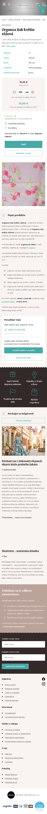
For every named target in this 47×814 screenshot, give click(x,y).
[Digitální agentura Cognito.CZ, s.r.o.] (7, 806)
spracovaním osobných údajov (14, 626)
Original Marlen (11, 700)
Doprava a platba (12, 730)
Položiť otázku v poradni (24, 350)
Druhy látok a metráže (31, 19)
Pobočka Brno (11, 782)
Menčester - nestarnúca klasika (20, 551)
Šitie (5, 556)
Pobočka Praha (11, 778)
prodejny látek (8, 302)
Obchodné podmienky (14, 737)
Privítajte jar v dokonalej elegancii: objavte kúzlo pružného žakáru (22, 463)
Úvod (4, 19)
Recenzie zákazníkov (14, 758)
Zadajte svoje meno (11, 639)
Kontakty (9, 762)
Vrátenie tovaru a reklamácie (17, 734)
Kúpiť (23, 144)
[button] (10, 116)
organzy (31, 248)
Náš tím (8, 754)
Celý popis (10, 46)
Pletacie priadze (12, 689)
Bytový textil (10, 685)
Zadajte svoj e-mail (10, 652)
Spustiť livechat (23, 358)
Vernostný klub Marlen (15, 717)
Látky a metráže (12, 692)
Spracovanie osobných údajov (18, 741)
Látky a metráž (14, 19)
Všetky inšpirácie (23, 421)
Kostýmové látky (9, 469)
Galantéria (9, 696)
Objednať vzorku (23, 153)
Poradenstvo (10, 713)
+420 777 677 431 (16, 329)
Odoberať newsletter (15, 666)
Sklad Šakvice (11, 774)
